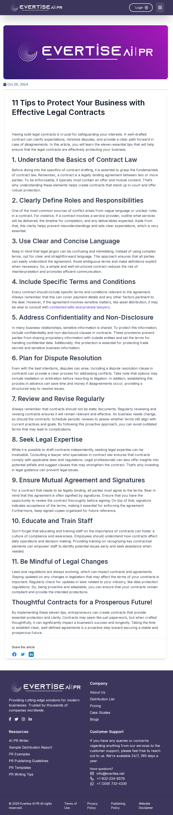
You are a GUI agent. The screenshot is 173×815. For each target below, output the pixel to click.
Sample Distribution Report (30, 747)
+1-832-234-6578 (111, 778)
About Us (97, 692)
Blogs (94, 719)
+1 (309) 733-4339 (112, 783)
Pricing (95, 706)
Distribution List (102, 699)
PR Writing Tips (21, 774)
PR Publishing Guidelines (28, 761)
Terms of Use (70, 806)
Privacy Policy (92, 806)
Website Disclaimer (146, 806)
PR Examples (19, 754)
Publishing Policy (118, 806)
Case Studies (100, 712)
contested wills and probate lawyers (79, 307)
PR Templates (20, 767)
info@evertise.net (110, 773)
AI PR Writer (19, 740)
